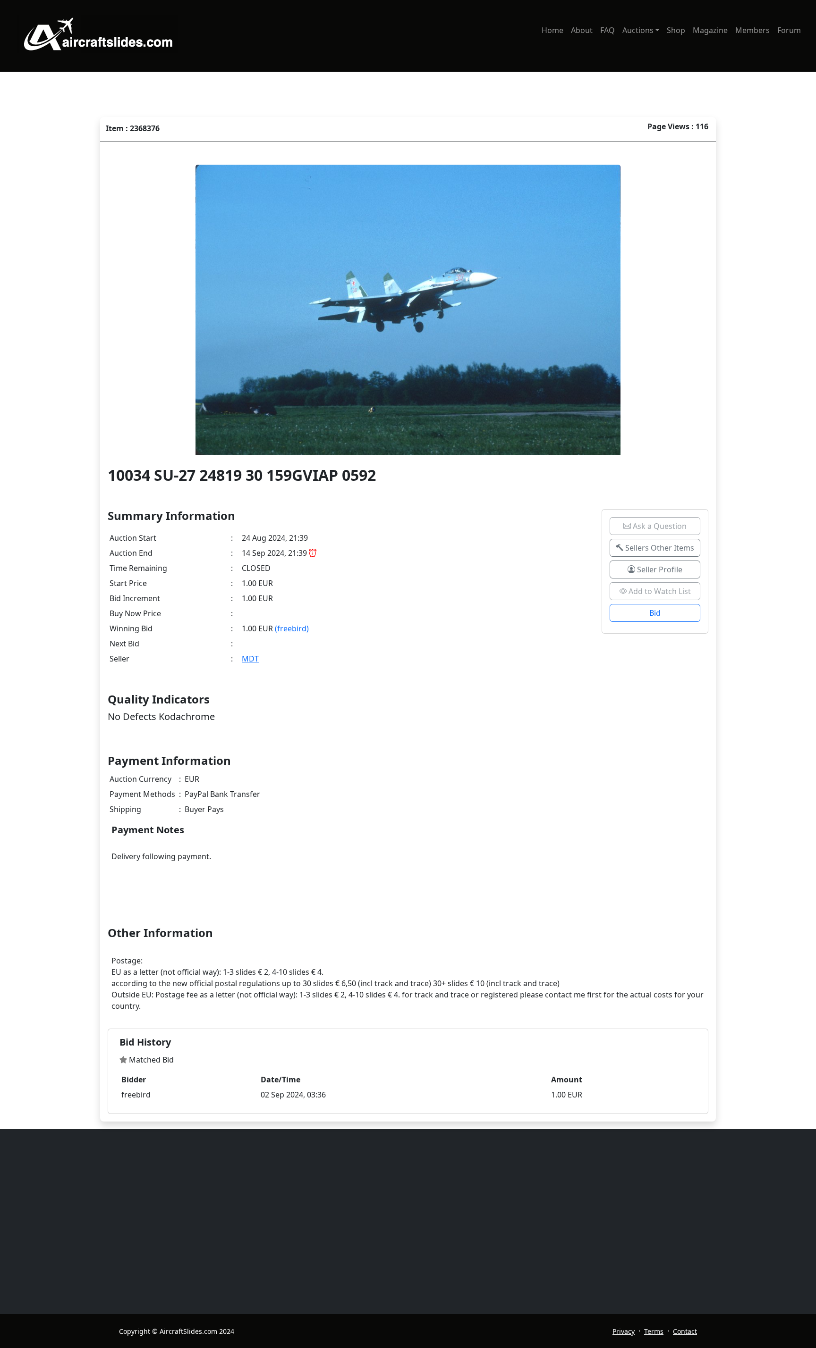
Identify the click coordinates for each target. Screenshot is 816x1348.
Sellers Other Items (658, 548)
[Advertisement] (402, 1221)
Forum (789, 30)
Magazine (710, 30)
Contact (685, 1331)
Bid (655, 613)
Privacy (623, 1331)
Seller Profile (658, 569)
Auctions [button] (638, 30)
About (582, 30)
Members (752, 30)
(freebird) (292, 628)
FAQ (607, 30)
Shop (676, 30)
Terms (653, 1331)
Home (552, 30)
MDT (250, 658)
